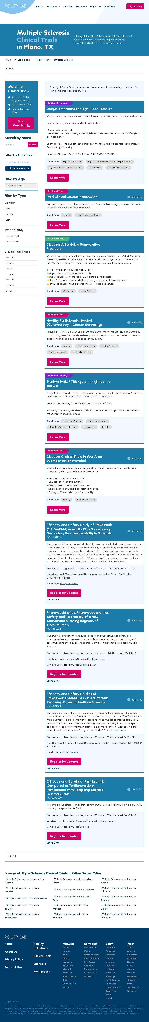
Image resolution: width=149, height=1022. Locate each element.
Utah (129, 983)
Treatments (81, 6)
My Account (135, 6)
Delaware (110, 954)
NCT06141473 (54, 706)
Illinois (65, 947)
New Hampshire (92, 958)
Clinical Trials (42, 956)
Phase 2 (9, 263)
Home (8, 944)
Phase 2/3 (10, 285)
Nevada (131, 973)
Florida (109, 958)
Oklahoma (111, 983)
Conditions (68, 6)
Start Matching (19, 123)
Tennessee (111, 991)
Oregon (131, 980)
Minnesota (67, 965)
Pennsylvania (90, 969)
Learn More (57, 177)
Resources (52, 6)
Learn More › (53, 599)
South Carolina (113, 987)
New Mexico (133, 976)
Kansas (65, 958)
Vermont (88, 976)
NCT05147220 (54, 797)
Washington (133, 987)
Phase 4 (9, 274)
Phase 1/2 (10, 280)
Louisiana (110, 969)
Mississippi (111, 976)
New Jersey (89, 962)
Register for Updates (64, 592)
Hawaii (130, 962)
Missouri (66, 969)
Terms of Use (13, 967)
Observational (12, 241)
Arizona (131, 951)
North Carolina (113, 980)
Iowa (64, 954)
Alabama (110, 947)
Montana (131, 969)
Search (32, 145)
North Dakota (69, 976)
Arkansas (110, 951)
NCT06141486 (54, 537)
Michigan (67, 962)
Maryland (110, 973)
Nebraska (67, 973)
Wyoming (131, 991)
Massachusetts (91, 954)
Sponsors (39, 963)
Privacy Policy (14, 959)
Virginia (109, 998)
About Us (11, 951)
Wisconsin (67, 987)
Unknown (10, 291)
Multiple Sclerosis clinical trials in (74, 889)
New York (88, 965)
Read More (120, 561)
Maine (87, 951)
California (132, 954)
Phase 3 (9, 269)
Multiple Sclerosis (69, 583)
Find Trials (39, 6)
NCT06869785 (54, 628)
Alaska (130, 947)
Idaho (130, 965)
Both (8, 220)
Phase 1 (9, 258)
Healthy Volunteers (40, 946)
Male (8, 209)
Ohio (64, 980)
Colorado (132, 958)
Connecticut (90, 947)
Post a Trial (109, 6)
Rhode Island (90, 973)
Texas (108, 994)
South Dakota (69, 983)
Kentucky (110, 965)
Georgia (110, 962)
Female (9, 214)
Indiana (66, 951)
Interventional (12, 236)
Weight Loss (95, 6)
